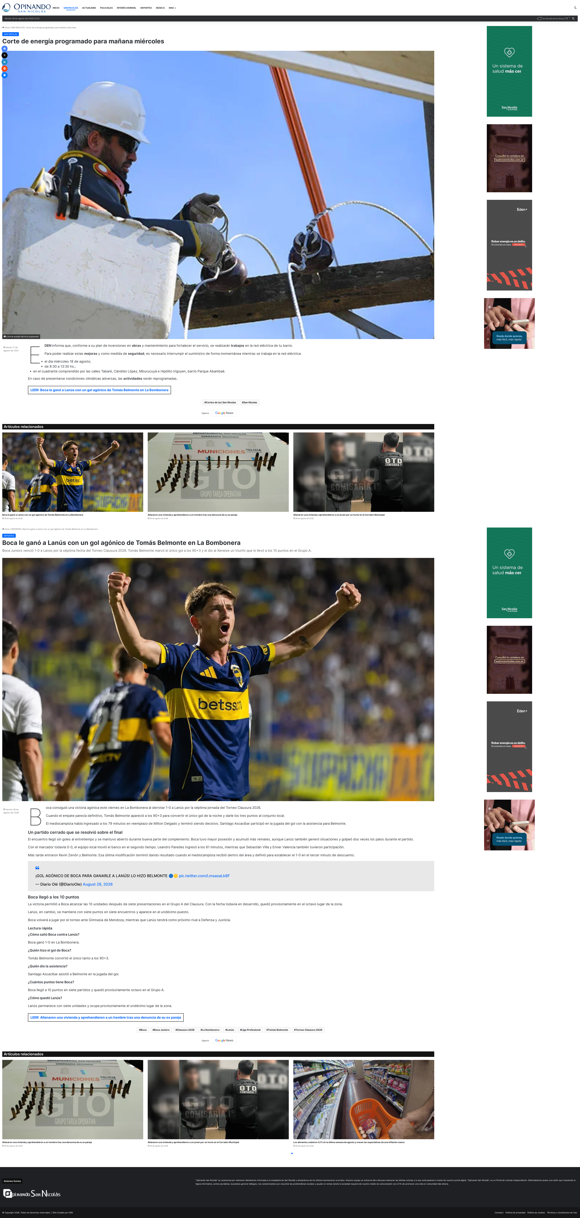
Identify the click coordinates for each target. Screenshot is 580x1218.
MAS (171, 7)
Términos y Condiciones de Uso (562, 1212)
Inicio (7, 27)
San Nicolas (250, 402)
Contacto (499, 1212)
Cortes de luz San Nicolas (221, 402)
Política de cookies (536, 1212)
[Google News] (224, 413)
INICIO (56, 7)
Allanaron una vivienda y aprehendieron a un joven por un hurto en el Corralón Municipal (339, 514)
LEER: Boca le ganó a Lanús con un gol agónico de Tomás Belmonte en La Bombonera (99, 390)
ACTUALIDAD (89, 7)
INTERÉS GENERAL (126, 7)
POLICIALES (106, 7)
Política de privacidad (515, 1212)
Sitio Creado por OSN (63, 1212)
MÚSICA (160, 7)
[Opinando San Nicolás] (26, 7)
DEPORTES (146, 7)
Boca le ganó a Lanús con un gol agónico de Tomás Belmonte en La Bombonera (42, 514)
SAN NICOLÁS (71, 7)
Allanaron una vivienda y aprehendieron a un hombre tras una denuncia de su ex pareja (192, 514)
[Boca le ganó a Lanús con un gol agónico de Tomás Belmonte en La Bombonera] (72, 472)
